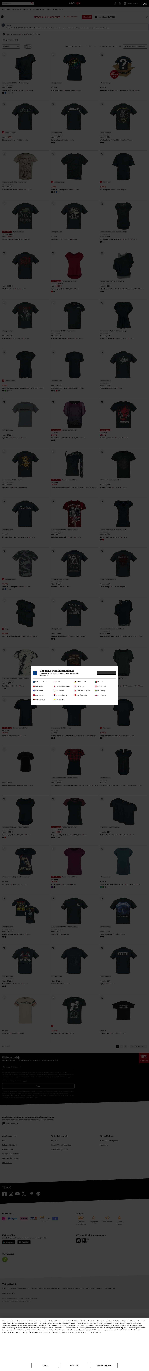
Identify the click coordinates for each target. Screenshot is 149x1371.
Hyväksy (45, 1365)
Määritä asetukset (104, 1365)
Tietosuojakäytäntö (94, 1332)
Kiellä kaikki (74, 1365)
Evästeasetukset (50, 1332)
